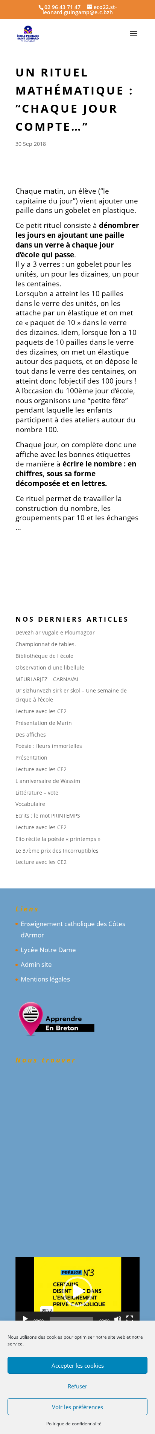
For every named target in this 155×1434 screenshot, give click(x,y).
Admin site (36, 964)
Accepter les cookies (78, 1365)
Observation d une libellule (49, 667)
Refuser (77, 1386)
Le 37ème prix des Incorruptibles (57, 850)
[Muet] (118, 1319)
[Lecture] (25, 1319)
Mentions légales (45, 979)
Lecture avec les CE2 (41, 711)
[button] (77, 1292)
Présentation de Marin (43, 722)
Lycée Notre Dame (48, 949)
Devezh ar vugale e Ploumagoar (55, 632)
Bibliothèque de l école (44, 655)
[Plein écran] (130, 1319)
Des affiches (30, 734)
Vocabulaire (30, 803)
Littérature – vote (36, 792)
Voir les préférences (77, 1407)
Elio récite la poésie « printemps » (57, 838)
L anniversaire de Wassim (47, 780)
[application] (77, 1292)
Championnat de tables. (45, 644)
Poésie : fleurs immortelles (48, 745)
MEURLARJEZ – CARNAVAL (47, 679)
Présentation (31, 757)
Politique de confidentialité (74, 1423)
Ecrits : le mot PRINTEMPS (47, 815)
